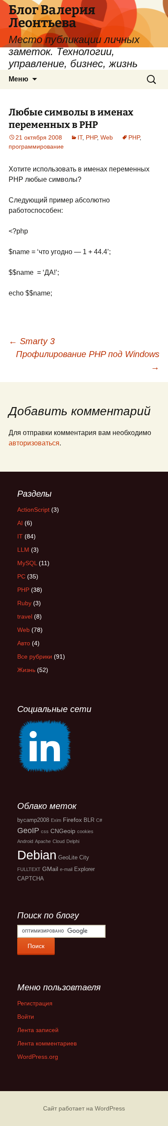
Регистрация (35, 1003)
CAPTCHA (30, 879)
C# (99, 820)
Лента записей (38, 1029)
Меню (18, 79)
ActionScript (33, 509)
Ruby (24, 603)
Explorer (84, 869)
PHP (91, 137)
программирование (36, 146)
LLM (23, 549)
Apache (43, 841)
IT (80, 137)
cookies (85, 831)
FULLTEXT (28, 869)
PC (21, 576)
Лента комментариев (47, 1043)
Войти (25, 1016)
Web (106, 137)
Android (25, 841)
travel (24, 616)
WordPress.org (37, 1056)
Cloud (59, 841)
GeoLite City (73, 858)
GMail (50, 868)
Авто (23, 643)
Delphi (72, 841)
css (45, 831)
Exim (56, 820)
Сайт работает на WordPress (84, 1108)
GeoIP (28, 830)
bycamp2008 (33, 820)
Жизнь (26, 669)
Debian (36, 855)
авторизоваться (34, 443)
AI (20, 522)
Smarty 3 (32, 341)
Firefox (72, 819)
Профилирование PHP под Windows (87, 360)
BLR (89, 820)
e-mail (66, 869)
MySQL (27, 563)
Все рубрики (34, 656)
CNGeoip (62, 830)
